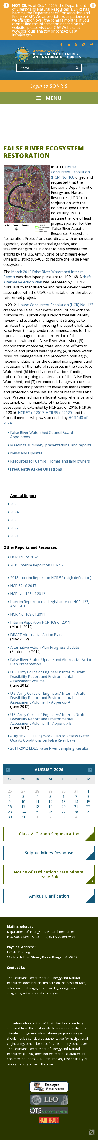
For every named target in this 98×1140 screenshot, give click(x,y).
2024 (14, 512)
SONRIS (49, 86)
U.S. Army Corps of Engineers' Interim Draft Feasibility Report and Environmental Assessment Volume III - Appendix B (47, 719)
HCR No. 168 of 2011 (27, 614)
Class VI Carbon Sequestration (49, 833)
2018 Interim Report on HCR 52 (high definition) (51, 578)
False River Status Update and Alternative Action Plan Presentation (51, 662)
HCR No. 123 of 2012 (27, 594)
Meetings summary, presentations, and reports (50, 445)
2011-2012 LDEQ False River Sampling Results (49, 748)
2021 (14, 536)
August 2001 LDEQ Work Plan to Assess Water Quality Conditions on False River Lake (49, 738)
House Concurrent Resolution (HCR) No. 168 (70, 172)
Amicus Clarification (49, 896)
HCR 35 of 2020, (59, 412)
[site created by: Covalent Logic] (81, 1134)
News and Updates (26, 453)
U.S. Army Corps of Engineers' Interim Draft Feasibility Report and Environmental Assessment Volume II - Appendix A (47, 698)
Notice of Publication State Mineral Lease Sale (49, 874)
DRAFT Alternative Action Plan (36, 635)
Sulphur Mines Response (49, 852)
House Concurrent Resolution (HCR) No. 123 (55, 304)
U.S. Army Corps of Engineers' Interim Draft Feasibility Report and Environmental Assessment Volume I (47, 676)
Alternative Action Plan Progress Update (44, 647)
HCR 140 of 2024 (24, 557)
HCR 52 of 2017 (31, 412)
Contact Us (16, 967)
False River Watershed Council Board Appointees (41, 434)
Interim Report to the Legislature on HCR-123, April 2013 (49, 604)
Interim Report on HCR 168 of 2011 (40, 622)
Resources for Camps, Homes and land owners (50, 461)
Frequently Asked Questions (36, 469)
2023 (14, 520)
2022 (14, 528)
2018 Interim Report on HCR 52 (36, 565)
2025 (14, 504)
